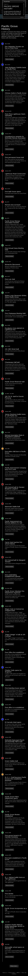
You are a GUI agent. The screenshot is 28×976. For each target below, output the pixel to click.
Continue (22, 17)
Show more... (14, 966)
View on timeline (9, 59)
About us (5, 972)
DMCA (18, 972)
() (6, 4)
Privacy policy (11, 972)
